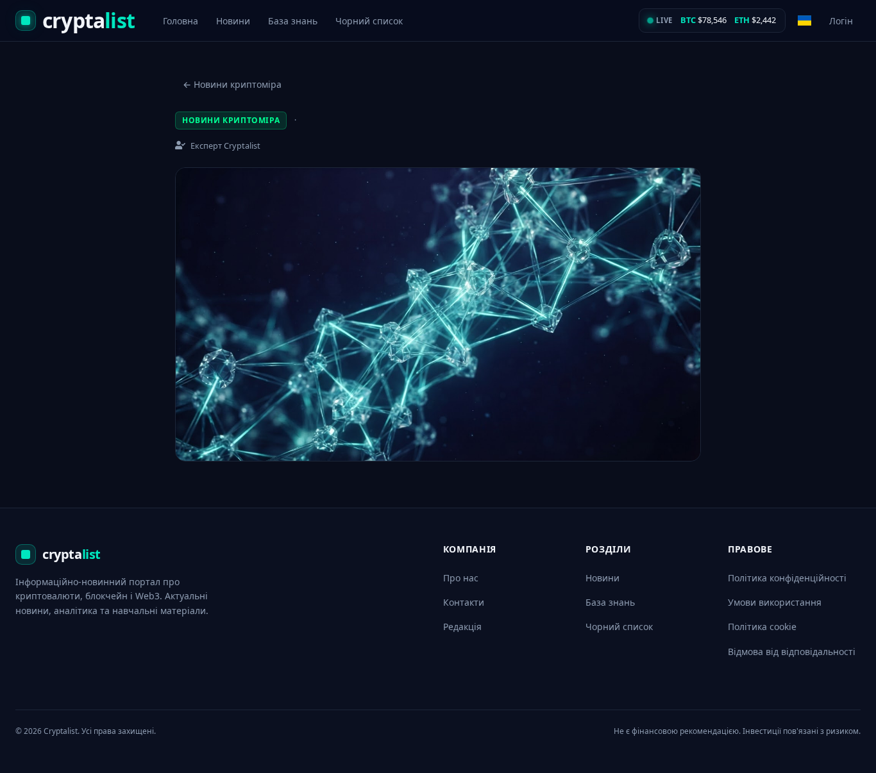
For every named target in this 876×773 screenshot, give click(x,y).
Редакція (462, 626)
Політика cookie (762, 626)
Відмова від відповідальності (791, 651)
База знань (292, 21)
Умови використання (774, 602)
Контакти (463, 602)
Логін (841, 21)
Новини (233, 21)
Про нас (460, 578)
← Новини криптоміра (232, 84)
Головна (180, 21)
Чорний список (369, 21)
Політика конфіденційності (787, 578)
